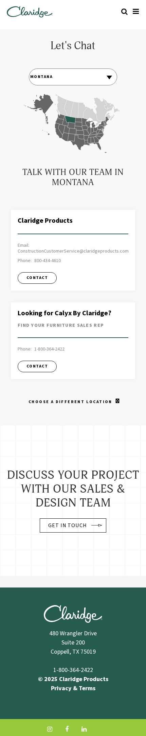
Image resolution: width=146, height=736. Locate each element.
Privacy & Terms (73, 688)
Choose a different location (70, 401)
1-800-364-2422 (49, 349)
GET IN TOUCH (67, 525)
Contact (37, 278)
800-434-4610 (47, 261)
